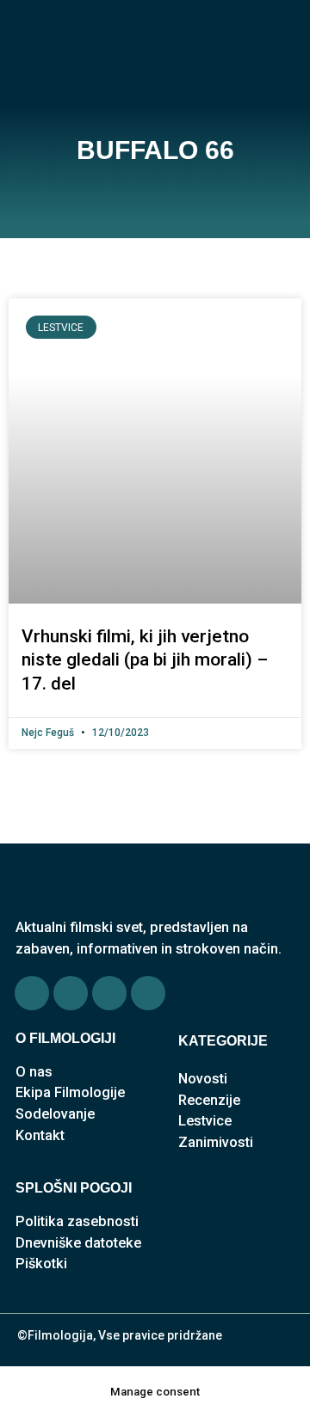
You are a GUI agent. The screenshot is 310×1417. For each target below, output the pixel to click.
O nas (34, 1072)
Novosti (202, 1078)
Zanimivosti (215, 1142)
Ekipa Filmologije (70, 1092)
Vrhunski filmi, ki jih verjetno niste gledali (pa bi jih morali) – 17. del (145, 660)
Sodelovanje (55, 1114)
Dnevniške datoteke (78, 1243)
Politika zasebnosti (77, 1221)
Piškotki (41, 1263)
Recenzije (209, 1100)
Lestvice (205, 1121)
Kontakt (40, 1135)
